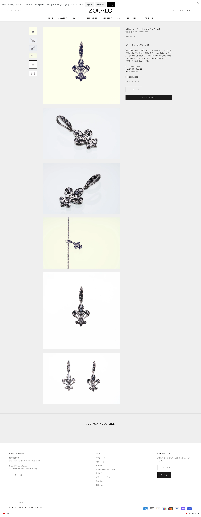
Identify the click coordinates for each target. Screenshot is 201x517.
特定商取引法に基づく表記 (105, 469)
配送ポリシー (101, 485)
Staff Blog (147, 18)
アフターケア (101, 458)
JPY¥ (8, 10)
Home (50, 18)
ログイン (174, 10)
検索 (181, 10)
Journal (76, 18)
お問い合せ (100, 462)
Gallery (62, 18)
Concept (107, 18)
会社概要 (99, 465)
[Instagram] (21, 474)
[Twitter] (135, 81)
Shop (119, 18)
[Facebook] (132, 81)
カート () (191, 10)
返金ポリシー (101, 481)
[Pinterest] (138, 81)
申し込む (164, 475)
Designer (132, 18)
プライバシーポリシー (104, 477)
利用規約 (99, 473)
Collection (91, 18)
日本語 (17, 10)
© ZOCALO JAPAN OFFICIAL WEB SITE (25, 507)
